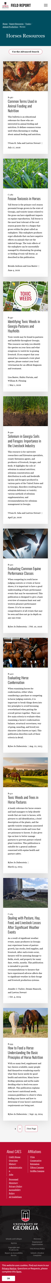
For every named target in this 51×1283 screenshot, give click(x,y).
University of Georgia (25, 1220)
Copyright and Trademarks (13, 1249)
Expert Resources (16, 24)
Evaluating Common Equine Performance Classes (24, 571)
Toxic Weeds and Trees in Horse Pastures (23, 799)
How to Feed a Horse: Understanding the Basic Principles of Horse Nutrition (25, 1052)
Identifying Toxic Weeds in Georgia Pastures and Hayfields (24, 326)
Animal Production (10, 27)
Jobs (11, 1174)
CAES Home (14, 1157)
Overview (13, 1160)
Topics (28, 24)
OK (8, 1278)
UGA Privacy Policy (37, 1249)
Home (5, 24)
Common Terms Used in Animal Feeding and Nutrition (22, 106)
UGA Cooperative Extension (35, 1160)
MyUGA (14, 1243)
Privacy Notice (9, 1268)
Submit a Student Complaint (37, 1254)
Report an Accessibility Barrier (14, 1254)
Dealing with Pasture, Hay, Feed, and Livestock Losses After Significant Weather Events (24, 924)
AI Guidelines (15, 1197)
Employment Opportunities (37, 1243)
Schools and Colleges (14, 1239)
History (12, 1164)
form (18, 1271)
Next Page (31, 1128)
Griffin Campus (37, 1171)
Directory (37, 1239)
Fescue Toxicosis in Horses (24, 198)
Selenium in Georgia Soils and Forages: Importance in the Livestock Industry (24, 441)
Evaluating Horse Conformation (18, 680)
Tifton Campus (37, 1167)
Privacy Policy (15, 1186)
